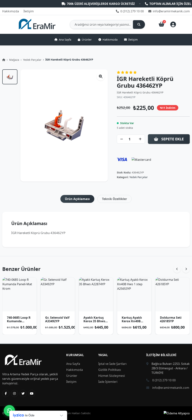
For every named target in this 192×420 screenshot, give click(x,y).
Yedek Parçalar (32, 59)
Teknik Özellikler (114, 199)
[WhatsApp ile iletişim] (9, 410)
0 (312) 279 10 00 (132, 11)
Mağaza (14, 59)
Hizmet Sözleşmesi (111, 376)
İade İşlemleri (107, 382)
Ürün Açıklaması (77, 199)
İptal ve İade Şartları (112, 364)
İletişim (28, 11)
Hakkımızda (10, 11)
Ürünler (87, 39)
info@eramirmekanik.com (171, 11)
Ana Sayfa (65, 39)
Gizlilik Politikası (109, 370)
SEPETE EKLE (172, 138)
